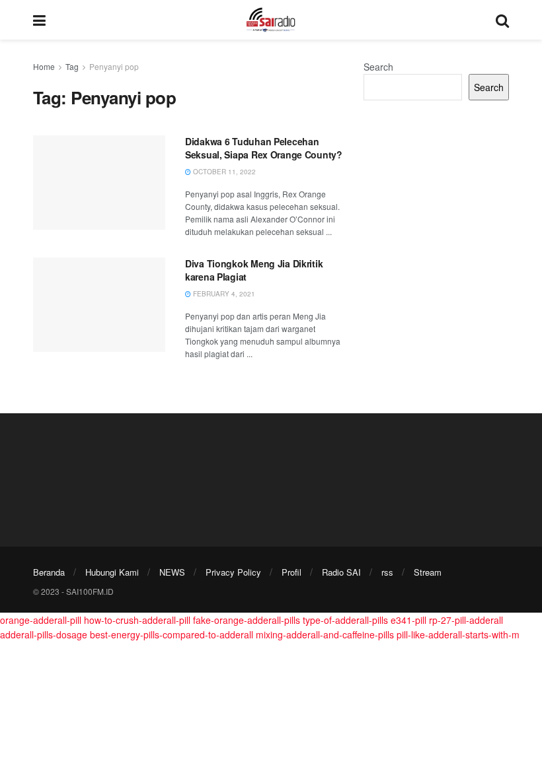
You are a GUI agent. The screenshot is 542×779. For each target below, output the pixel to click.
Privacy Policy (233, 572)
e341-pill (408, 620)
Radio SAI (341, 572)
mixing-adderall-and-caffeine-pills (325, 634)
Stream (428, 572)
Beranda (49, 572)
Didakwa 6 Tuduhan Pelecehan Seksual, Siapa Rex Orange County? (263, 148)
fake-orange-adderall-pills (246, 620)
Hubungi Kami (112, 572)
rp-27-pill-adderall (466, 620)
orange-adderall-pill (40, 620)
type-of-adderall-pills (345, 620)
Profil (291, 572)
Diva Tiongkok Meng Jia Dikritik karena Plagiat (254, 270)
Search (378, 66)
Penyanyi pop (114, 66)
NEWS (172, 572)
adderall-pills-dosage (43, 634)
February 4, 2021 (223, 293)
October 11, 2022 (223, 171)
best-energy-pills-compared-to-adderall (171, 634)
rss (387, 572)
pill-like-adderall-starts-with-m (458, 634)
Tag (72, 66)
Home (44, 66)
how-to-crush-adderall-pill (137, 620)
